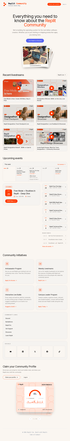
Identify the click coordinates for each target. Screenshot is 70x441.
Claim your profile (10, 377)
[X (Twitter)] (35, 351)
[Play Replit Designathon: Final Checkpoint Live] (18, 113)
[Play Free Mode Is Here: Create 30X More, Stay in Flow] (18, 88)
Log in (25, 377)
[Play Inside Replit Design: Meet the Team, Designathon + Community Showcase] (51, 137)
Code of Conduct (35, 434)
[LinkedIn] (23, 351)
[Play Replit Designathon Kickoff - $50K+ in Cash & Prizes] (18, 137)
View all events (46, 246)
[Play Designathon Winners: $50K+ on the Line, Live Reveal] (51, 88)
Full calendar (61, 164)
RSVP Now (10, 201)
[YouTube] (10, 351)
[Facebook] (47, 351)
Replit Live (61, 75)
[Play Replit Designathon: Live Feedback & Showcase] (51, 113)
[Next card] (39, 418)
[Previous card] (30, 418)
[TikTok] (59, 351)
